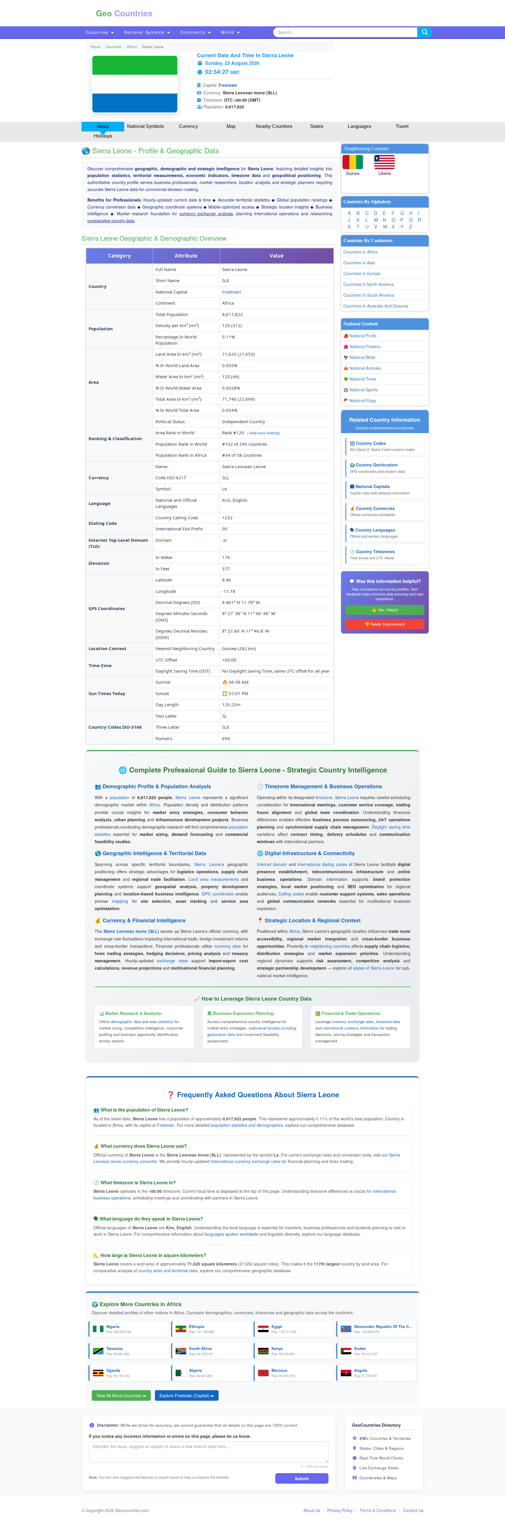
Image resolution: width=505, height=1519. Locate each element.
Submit (302, 1478)
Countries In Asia (359, 262)
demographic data (126, 1021)
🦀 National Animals (362, 368)
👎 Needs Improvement (385, 624)
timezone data (388, 1021)
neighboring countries (330, 946)
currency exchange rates (353, 1021)
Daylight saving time (391, 827)
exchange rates (172, 961)
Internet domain (272, 864)
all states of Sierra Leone (371, 968)
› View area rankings (263, 432)
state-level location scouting (272, 1028)
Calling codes (291, 894)
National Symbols (145, 32)
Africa (132, 46)
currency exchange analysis (206, 213)
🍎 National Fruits (359, 335)
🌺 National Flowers (362, 346)
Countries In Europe (362, 273)
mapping (120, 901)
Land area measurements (213, 879)
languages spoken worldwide (231, 1234)
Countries (98, 32)
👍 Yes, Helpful (385, 609)
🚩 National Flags (359, 400)
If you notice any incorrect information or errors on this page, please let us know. (170, 1436)
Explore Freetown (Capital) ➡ (187, 1395)
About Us (311, 1510)
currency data (228, 946)
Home (95, 46)
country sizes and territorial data (168, 1270)
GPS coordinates (218, 894)
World (228, 32)
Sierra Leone (187, 797)
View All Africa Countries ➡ (121, 1395)
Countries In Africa (360, 252)
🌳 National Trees (359, 379)
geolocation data (221, 1034)
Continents (193, 32)
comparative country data (110, 220)
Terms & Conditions (378, 1510)
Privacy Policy (340, 1510)
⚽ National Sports (360, 390)
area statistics (161, 1021)
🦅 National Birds (359, 357)
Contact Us (413, 1510)
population (119, 797)
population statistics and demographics (247, 1125)
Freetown (228, 85)
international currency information (351, 1028)
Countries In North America (368, 284)
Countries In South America (368, 295)
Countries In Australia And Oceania (375, 306)
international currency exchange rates (246, 1161)
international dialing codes (322, 864)
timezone (323, 797)
